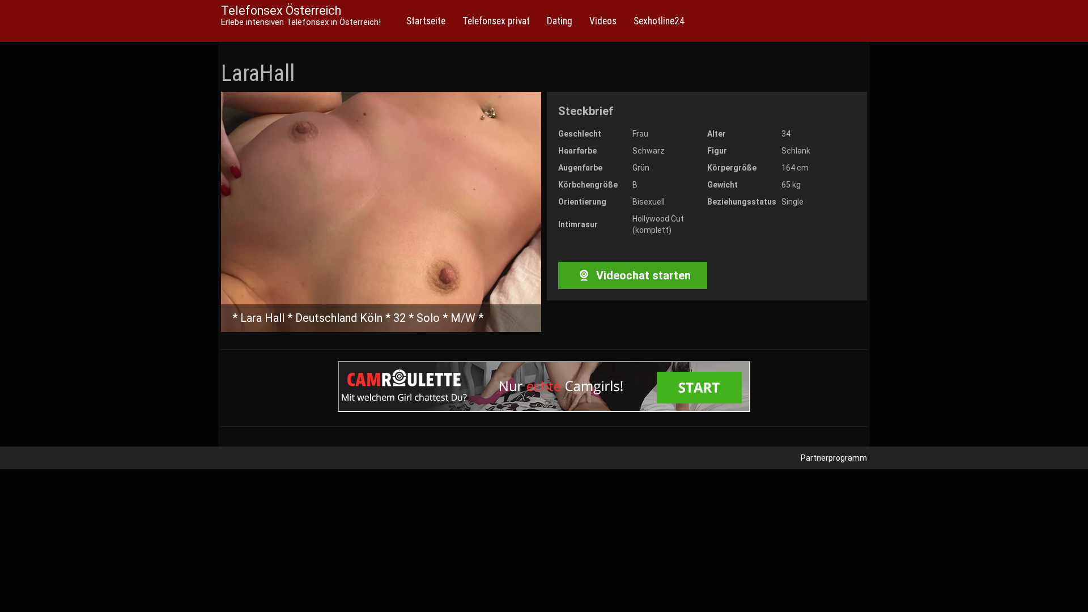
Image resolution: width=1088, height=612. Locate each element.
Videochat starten (642, 275)
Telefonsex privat (496, 21)
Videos (603, 21)
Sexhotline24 (659, 21)
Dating (559, 21)
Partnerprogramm (834, 457)
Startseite (425, 21)
